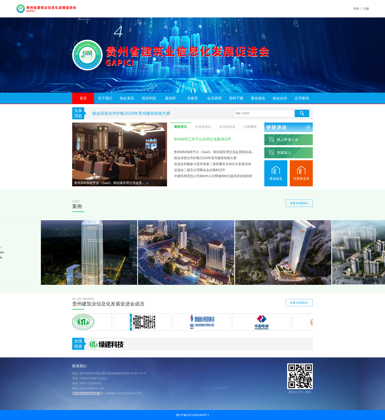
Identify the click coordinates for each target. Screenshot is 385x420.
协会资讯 (127, 98)
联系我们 (79, 366)
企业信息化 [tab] (227, 127)
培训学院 (149, 98)
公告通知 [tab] (250, 127)
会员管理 (214, 98)
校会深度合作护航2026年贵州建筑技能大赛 (205, 158)
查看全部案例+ (299, 203)
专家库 (192, 98)
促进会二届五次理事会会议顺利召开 (199, 170)
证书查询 (302, 98)
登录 (356, 8)
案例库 (170, 98)
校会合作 (280, 98)
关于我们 (105, 98)
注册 (366, 8)
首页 (83, 98)
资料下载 (236, 98)
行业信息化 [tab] (203, 127)
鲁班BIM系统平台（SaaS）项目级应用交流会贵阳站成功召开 (215, 152)
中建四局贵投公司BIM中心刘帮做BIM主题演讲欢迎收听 (213, 176)
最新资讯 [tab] (180, 127)
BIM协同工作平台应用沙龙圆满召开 (202, 139)
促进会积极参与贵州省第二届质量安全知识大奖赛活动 (140, 113)
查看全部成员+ (299, 302)
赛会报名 (258, 98)
